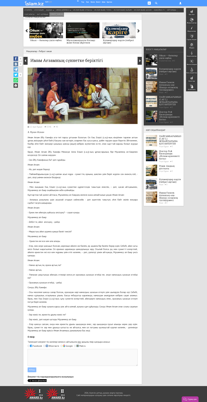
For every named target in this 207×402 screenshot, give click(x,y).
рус (50, 1)
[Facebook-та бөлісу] (16, 58)
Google (69, 346)
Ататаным (39, 10)
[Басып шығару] (16, 85)
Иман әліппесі (63, 10)
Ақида (49, 10)
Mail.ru (82, 346)
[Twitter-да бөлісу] (16, 75)
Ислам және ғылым (123, 10)
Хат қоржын (42, 14)
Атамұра (28, 10)
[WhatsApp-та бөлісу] (16, 80)
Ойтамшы (171, 10)
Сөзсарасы (29, 14)
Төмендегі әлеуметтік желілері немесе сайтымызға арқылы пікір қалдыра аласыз (69, 341)
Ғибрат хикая (57, 14)
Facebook (37, 346)
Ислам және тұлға (102, 10)
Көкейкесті (159, 10)
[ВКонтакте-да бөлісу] (16, 64)
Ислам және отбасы (82, 10)
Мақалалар (31, 51)
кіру (79, 341)
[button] (190, 399)
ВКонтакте (54, 346)
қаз (46, 1)
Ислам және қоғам (143, 10)
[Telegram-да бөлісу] (16, 69)
